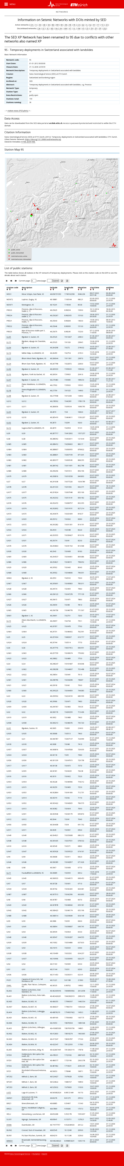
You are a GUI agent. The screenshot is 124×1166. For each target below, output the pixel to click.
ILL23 (9, 358)
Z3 (87, 28)
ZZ (107, 25)
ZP (100, 28)
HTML (23, 141)
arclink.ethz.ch (55, 123)
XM (65, 28)
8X (62, 25)
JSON (29, 141)
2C (48, 28)
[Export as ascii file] (67, 281)
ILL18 (9, 390)
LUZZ (9, 1092)
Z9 (92, 28)
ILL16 (9, 374)
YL (74, 28)
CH (32, 25)
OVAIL (9, 985)
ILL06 (9, 369)
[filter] (9, 289)
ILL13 (9, 621)
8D (53, 25)
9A (65, 25)
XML (33, 141)
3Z (43, 28)
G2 (83, 25)
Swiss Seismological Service (20, 1154)
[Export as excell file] (61, 281)
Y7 (98, 25)
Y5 (83, 28)
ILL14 (9, 353)
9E (70, 25)
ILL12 (9, 428)
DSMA (9, 1125)
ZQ (104, 28)
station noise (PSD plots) (18, 110)
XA (56, 28)
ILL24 (9, 364)
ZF (96, 28)
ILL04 (9, 347)
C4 (78, 25)
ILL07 (9, 380)
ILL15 (9, 342)
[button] (10, 4)
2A (39, 28)
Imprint (44, 1154)
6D (52, 28)
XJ (90, 25)
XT (70, 28)
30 (40, 25)
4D (44, 25)
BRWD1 (10, 1141)
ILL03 (9, 412)
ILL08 (9, 396)
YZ (102, 25)
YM (78, 28)
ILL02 (9, 422)
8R (57, 25)
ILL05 (9, 337)
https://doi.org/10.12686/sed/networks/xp (43, 139)
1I (36, 25)
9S (74, 25)
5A (49, 25)
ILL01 (9, 728)
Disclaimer (36, 1154)
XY (94, 25)
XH (60, 28)
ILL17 (9, 385)
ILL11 (9, 873)
